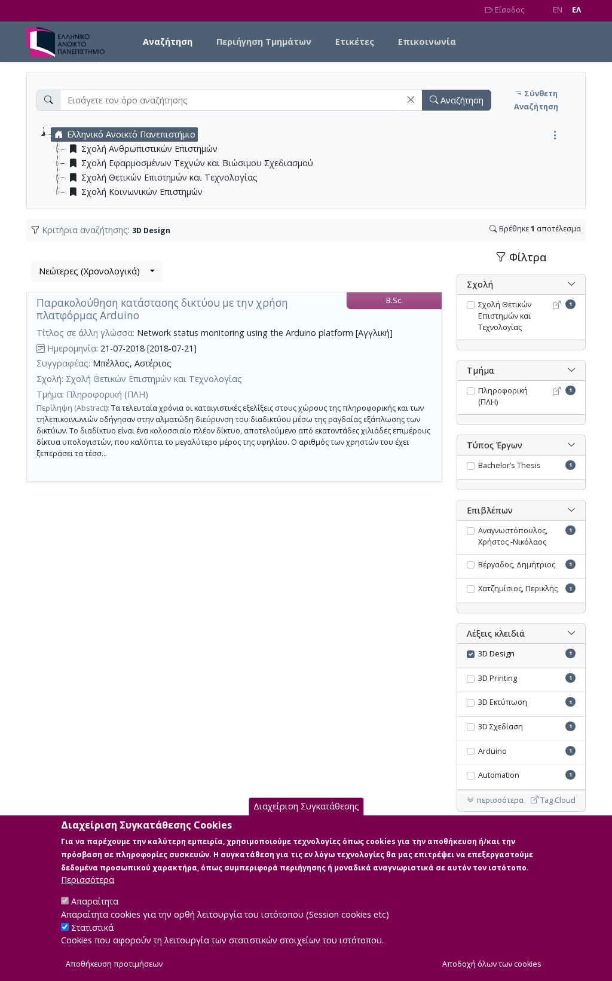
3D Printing (497, 678)
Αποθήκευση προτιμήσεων (114, 964)
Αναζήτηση (167, 41)
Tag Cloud (557, 800)
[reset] (411, 100)
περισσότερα (499, 800)
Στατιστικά (92, 927)
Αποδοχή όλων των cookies (491, 964)
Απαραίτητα (94, 901)
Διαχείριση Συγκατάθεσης (306, 806)
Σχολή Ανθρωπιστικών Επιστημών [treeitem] (149, 148)
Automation (498, 775)
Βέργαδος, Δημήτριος (516, 565)
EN (557, 10)
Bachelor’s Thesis (509, 465)
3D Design (496, 654)
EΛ (576, 10)
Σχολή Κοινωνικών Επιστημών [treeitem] (142, 191)
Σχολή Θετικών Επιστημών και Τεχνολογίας (154, 378)
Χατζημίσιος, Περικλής (518, 588)
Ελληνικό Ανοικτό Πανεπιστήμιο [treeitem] (131, 134)
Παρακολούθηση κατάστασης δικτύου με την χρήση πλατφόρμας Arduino (162, 309)
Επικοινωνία (427, 41)
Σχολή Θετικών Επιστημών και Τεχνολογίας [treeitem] (169, 177)
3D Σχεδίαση (500, 727)
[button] (410, 100)
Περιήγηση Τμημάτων (263, 41)
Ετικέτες (354, 41)
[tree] (310, 163)
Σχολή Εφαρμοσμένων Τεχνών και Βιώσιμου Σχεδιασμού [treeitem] (197, 163)
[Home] (70, 42)
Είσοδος (508, 10)
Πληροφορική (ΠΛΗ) (107, 394)
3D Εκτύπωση (502, 702)
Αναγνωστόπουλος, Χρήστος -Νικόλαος (512, 536)
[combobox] (97, 271)
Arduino (492, 751)
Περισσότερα (87, 879)
